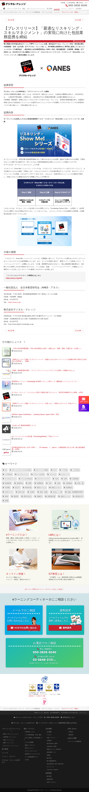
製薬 (6, 496)
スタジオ (53, 474)
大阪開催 (69, 483)
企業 (65, 479)
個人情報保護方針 (55, 712)
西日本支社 (27, 496)
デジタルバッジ (10, 479)
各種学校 (20, 483)
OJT (54, 470)
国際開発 (40, 483)
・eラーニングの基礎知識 (74, 741)
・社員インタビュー (51, 782)
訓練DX (39, 496)
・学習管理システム (29, 732)
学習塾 (7, 487)
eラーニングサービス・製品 (16, 8)
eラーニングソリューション (36, 8)
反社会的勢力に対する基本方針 (69, 712)
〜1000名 (8, 474)
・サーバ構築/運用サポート (31, 757)
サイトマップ (83, 712)
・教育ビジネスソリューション (10, 734)
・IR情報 (48, 755)
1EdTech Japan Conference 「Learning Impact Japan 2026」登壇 (35, 414)
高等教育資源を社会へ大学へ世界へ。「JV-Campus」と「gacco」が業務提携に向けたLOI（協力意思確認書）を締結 (48, 448)
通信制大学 (79, 496)
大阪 (58, 483)
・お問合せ (70, 732)
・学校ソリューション (8, 740)
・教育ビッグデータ (29, 745)
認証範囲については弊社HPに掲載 (37, 696)
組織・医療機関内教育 (75, 492)
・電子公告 (49, 758)
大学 (50, 483)
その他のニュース (12, 342)
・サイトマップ (50, 767)
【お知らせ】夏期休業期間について (24, 425)
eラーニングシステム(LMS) (21, 470)
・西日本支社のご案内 (52, 743)
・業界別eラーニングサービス (32, 754)
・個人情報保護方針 (51, 761)
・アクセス (49, 735)
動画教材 (8, 483)
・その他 (26, 759)
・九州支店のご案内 (51, 746)
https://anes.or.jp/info (14, 278)
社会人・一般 (57, 492)
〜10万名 (76, 470)
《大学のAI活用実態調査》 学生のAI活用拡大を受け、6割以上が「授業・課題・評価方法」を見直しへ (47, 348)
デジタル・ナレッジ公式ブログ (11, 761)
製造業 (16, 496)
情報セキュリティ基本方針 (42, 712)
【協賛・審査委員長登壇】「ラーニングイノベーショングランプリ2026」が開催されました (43, 370)
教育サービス (41, 487)
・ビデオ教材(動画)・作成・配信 (32, 735)
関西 (6, 501)
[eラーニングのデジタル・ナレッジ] (14, 3)
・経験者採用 (49, 779)
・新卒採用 (49, 776)
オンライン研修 (14, 573)
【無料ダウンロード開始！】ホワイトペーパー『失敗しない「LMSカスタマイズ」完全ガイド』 (44, 403)
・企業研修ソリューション (9, 737)
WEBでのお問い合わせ (25, 628)
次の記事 (78, 20)
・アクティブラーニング (30, 751)
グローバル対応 (39, 474)
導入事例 (49, 8)
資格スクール (65, 496)
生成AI (32, 492)
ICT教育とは (55, 573)
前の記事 (11, 20)
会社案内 (78, 8)
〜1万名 (64, 470)
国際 (29, 483)
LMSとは (54, 534)
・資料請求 (70, 735)
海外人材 (21, 492)
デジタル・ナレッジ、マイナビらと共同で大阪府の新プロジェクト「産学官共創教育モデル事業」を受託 (47, 392)
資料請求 (67, 628)
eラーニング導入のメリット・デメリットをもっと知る (43, 589)
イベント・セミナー (67, 8)
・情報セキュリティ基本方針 (53, 749)
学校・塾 (80, 483)
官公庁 (17, 487)
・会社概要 (49, 732)
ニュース (57, 8)
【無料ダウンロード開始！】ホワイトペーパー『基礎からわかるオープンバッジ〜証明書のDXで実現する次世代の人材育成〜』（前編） (49, 360)
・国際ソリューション (8, 742)
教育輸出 (69, 487)
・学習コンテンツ (28, 748)
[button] (80, 2)
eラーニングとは (15, 534)
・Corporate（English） (52, 769)
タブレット (65, 474)
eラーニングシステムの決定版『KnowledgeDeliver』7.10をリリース (35, 436)
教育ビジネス (56, 487)
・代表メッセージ (50, 737)
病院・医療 (43, 492)
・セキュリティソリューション (10, 745)
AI (6, 470)
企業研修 (75, 479)
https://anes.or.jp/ (14, 302)
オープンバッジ (22, 474)
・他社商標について (51, 752)
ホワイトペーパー (43, 479)
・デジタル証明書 (28, 742)
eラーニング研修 (42, 470)
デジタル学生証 (26, 479)
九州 (56, 479)
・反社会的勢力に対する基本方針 (54, 764)
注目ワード (9, 492)
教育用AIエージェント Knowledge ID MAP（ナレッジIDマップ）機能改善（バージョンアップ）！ (45, 381)
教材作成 (28, 487)
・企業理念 (49, 740)
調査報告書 (51, 496)
